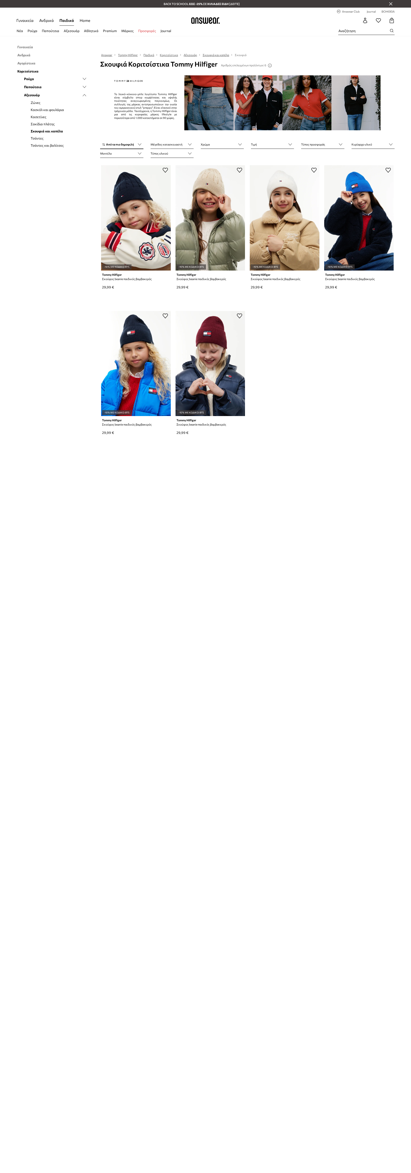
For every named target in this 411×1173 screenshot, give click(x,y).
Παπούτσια (50, 31)
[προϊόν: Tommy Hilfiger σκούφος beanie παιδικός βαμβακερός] (136, 217)
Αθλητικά (91, 31)
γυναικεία (25, 20)
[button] (121, 144)
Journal (166, 31)
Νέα (20, 31)
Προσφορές (147, 31)
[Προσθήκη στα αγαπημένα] (165, 170)
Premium (110, 31)
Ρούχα (32, 31)
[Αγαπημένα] (378, 20)
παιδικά (66, 20)
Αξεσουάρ (71, 31)
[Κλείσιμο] (391, 4)
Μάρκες (127, 31)
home (85, 20)
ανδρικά (46, 20)
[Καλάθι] (392, 20)
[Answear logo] (205, 20)
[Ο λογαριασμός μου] (365, 20)
